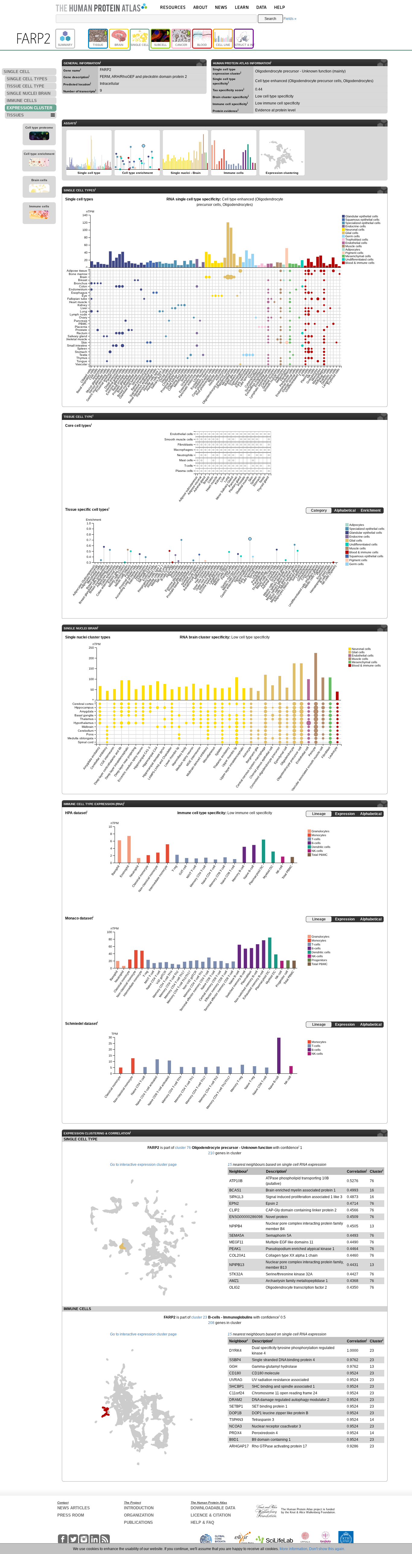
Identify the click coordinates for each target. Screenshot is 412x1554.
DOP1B (235, 1413)
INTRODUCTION (139, 1508)
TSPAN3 (236, 1420)
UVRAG (235, 1380)
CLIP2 (234, 1210)
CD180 (235, 1373)
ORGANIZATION (139, 1515)
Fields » (290, 19)
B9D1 (234, 1439)
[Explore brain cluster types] (39, 189)
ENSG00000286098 (246, 1217)
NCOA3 (235, 1426)
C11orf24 (236, 1393)
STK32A (236, 1274)
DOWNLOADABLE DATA (213, 1508)
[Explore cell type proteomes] (39, 137)
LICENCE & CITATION (211, 1515)
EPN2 (234, 1203)
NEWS (221, 7)
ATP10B (235, 1181)
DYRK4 (235, 1350)
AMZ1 (234, 1281)
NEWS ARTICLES (73, 1508)
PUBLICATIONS (138, 1522)
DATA (261, 7)
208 (211, 1323)
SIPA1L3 (236, 1197)
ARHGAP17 (239, 1446)
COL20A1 (237, 1255)
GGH (233, 1366)
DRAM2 (235, 1400)
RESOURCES (173, 7)
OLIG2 (234, 1287)
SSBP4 (235, 1360)
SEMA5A (236, 1235)
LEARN (242, 7)
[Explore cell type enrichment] (38, 163)
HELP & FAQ (202, 1522)
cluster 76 (183, 1148)
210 (211, 1153)
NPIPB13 (236, 1265)
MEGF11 (236, 1242)
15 (230, 1164)
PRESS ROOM (70, 1515)
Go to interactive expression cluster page (143, 1164)
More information (293, 1549)
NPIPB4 (235, 1226)
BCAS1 (235, 1190)
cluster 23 (199, 1317)
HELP (279, 7)
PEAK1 (235, 1249)
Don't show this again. (327, 1549)
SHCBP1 (236, 1386)
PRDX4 (235, 1433)
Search (270, 19)
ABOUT (200, 7)
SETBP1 (236, 1406)
